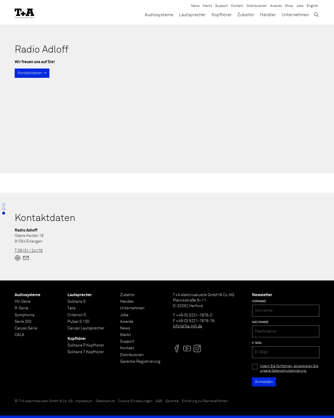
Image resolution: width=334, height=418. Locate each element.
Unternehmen (295, 15)
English (312, 6)
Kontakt (237, 6)
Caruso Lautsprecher (85, 328)
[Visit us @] (177, 348)
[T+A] (24, 12)
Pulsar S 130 (78, 322)
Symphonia (24, 315)
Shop (289, 6)
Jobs (299, 6)
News (195, 6)
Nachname (260, 322)
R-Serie (21, 308)
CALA (19, 335)
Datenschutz (105, 401)
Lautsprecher (192, 15)
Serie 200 (23, 322)
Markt (207, 6)
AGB (159, 401)
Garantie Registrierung (140, 361)
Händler (268, 15)
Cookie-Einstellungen (135, 401)
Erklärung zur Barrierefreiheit (205, 401)
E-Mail (257, 343)
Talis (71, 308)
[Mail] (26, 258)
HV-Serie (23, 301)
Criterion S (76, 315)
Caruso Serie (26, 328)
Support (221, 6)
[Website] (18, 258)
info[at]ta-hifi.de (187, 326)
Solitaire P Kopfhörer (85, 345)
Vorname (259, 301)
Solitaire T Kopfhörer (85, 352)
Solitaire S (76, 301)
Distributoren (256, 6)
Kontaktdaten (30, 73)
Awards (276, 6)
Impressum (83, 401)
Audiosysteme (159, 15)
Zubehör (245, 15)
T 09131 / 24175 (29, 251)
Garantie (172, 401)
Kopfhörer (222, 15)
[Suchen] (316, 15)
